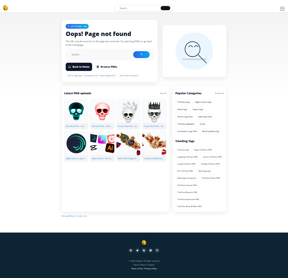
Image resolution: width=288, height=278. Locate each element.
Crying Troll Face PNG (186, 164)
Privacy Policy (150, 268)
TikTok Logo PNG (185, 116)
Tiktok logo (182, 109)
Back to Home (81, 66)
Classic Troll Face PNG (212, 157)
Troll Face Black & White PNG (189, 206)
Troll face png (183, 150)
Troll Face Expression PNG (188, 199)
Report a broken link (78, 216)
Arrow (202, 124)
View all (163, 93)
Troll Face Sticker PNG (211, 178)
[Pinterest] (144, 250)
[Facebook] (130, 250)
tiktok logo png (204, 171)
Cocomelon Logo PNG (187, 131)
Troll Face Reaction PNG (187, 192)
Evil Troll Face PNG (185, 171)
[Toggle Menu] (282, 9)
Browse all (219, 93)
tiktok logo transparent (186, 178)
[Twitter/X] (137, 250)
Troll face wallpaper (185, 124)
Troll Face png (183, 102)
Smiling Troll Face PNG (210, 164)
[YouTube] (150, 250)
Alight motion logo (203, 102)
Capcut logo (198, 109)
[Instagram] (157, 250)
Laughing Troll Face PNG (187, 157)
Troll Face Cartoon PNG (187, 185)
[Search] (165, 8)
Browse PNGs (109, 66)
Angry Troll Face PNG (203, 150)
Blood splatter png (210, 131)
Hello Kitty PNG (205, 116)
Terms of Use (137, 268)
